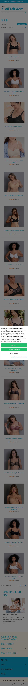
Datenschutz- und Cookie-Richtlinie (19, 357)
